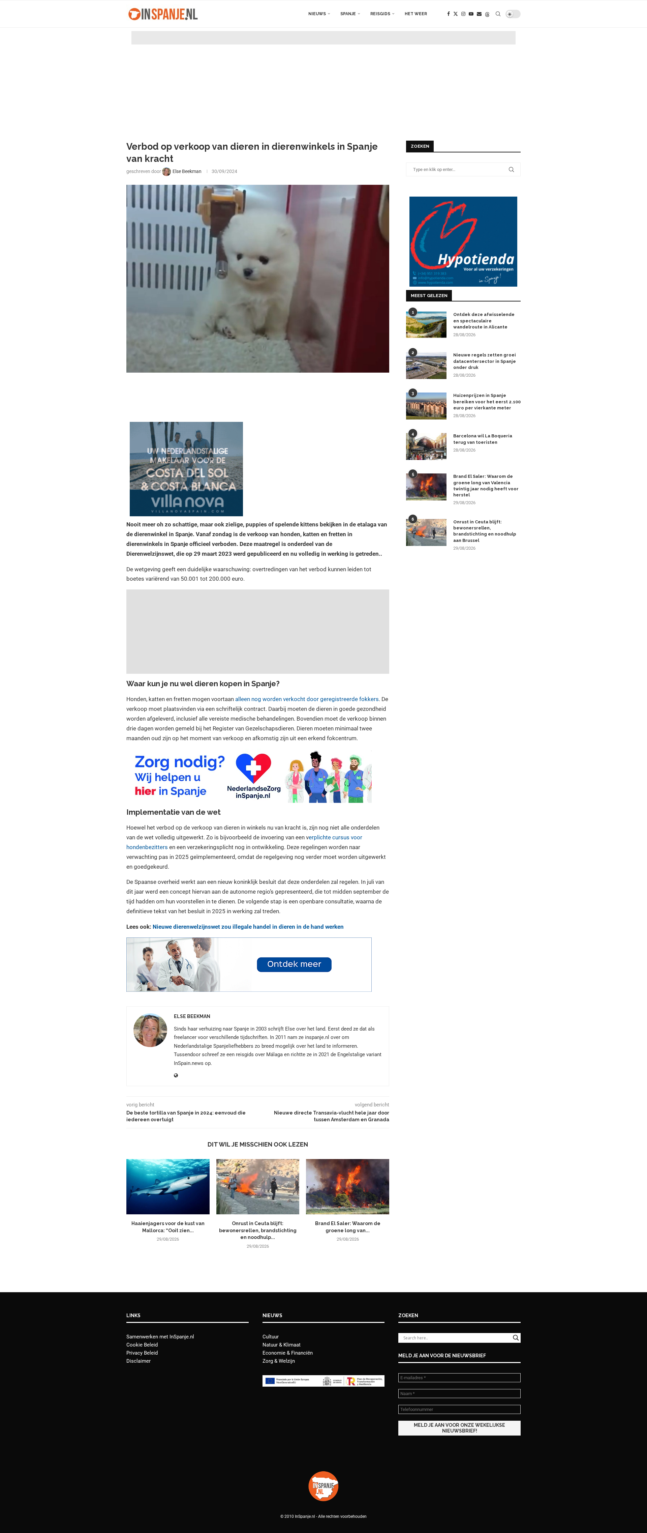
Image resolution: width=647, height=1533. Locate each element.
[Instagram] (463, 13)
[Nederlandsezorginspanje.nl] (249, 753)
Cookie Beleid (142, 1345)
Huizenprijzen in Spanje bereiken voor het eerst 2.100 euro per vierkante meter (487, 401)
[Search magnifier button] (516, 1337)
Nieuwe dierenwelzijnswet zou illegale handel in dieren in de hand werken (248, 926)
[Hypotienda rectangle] (463, 200)
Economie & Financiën (288, 1353)
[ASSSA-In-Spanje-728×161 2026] (249, 942)
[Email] (479, 13)
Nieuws (317, 13)
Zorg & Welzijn (279, 1361)
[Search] (498, 13)
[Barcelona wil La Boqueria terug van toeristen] (426, 446)
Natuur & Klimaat (282, 1345)
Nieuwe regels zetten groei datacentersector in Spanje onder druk (484, 361)
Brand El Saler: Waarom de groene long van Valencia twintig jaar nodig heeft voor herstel (486, 485)
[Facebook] (448, 13)
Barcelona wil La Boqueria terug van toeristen (482, 438)
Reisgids (380, 13)
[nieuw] (186, 426)
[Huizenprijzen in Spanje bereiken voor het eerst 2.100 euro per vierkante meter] (426, 406)
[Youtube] (471, 13)
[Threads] (487, 13)
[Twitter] (455, 13)
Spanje (348, 13)
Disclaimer (138, 1361)
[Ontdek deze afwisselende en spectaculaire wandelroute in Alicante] (426, 325)
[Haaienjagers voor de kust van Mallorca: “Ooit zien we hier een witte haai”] (168, 1186)
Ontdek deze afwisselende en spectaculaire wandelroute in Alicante (484, 320)
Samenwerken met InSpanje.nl (160, 1337)
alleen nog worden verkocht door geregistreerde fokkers (307, 699)
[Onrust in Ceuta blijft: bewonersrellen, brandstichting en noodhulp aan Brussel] (258, 1186)
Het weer (416, 13)
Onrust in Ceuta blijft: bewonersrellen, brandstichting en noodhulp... (258, 1230)
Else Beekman (192, 1016)
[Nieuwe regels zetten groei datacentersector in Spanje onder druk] (426, 365)
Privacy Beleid (142, 1353)
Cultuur (271, 1337)
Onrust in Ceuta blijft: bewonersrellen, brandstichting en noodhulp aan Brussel (484, 531)
